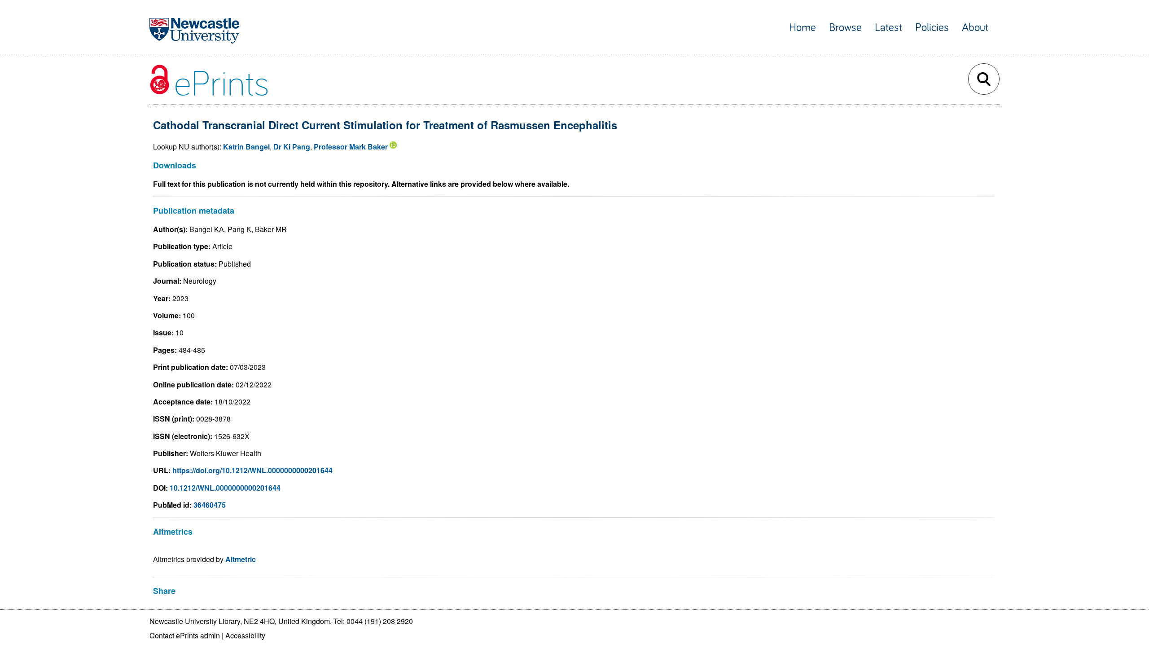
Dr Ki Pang (291, 146)
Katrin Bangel (246, 146)
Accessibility (245, 635)
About (975, 27)
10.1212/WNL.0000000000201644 (225, 488)
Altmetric (240, 559)
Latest (888, 27)
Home (802, 27)
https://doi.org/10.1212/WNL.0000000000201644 (252, 470)
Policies (932, 27)
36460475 (209, 505)
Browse (845, 27)
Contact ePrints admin (184, 635)
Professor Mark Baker (351, 146)
